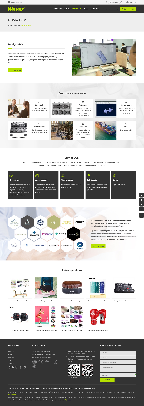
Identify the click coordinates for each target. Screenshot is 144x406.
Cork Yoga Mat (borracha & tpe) (50, 392)
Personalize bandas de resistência (46, 330)
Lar (11, 25)
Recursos (76, 9)
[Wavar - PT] (17, 9)
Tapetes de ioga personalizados (72, 330)
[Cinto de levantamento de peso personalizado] (72, 287)
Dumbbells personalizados (20, 330)
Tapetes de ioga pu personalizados (90, 392)
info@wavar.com (16, 2)
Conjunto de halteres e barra (124, 301)
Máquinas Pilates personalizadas (20, 301)
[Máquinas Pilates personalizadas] (20, 287)
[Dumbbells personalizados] (20, 317)
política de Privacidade (87, 388)
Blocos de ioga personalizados (46, 301)
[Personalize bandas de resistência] (46, 317)
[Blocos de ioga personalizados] (46, 287)
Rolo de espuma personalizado (98, 301)
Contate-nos (38, 345)
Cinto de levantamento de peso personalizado (72, 301)
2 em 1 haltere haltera (31, 392)
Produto (57, 9)
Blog (86, 9)
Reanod (76, 388)
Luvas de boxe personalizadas (98, 330)
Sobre (67, 9)
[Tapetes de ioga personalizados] (72, 317)
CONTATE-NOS (15, 70)
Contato (95, 9)
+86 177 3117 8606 (48, 354)
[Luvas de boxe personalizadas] (98, 317)
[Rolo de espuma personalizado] (98, 287)
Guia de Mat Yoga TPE (70, 392)
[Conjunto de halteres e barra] (124, 287)
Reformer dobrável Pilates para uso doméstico (118, 392)
